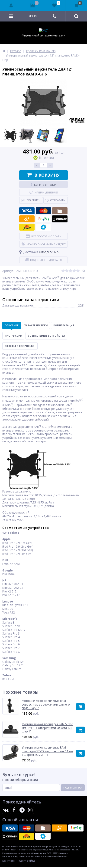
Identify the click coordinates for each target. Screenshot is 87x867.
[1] (63, 271)
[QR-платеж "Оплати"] (60, 218)
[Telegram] (22, 810)
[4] (74, 271)
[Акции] (3, 51)
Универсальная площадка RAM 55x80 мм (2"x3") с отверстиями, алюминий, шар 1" (47, 727)
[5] (78, 271)
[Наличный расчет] (60, 210)
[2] (67, 271)
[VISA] (27, 210)
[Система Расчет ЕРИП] (27, 227)
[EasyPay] (43, 218)
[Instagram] (30, 810)
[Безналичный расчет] (27, 218)
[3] (70, 271)
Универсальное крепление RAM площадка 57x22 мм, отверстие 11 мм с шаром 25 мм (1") (47, 751)
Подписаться (72, 787)
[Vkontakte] (5, 810)
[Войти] (11, 5)
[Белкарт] (43, 227)
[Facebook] (13, 810)
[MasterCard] (43, 210)
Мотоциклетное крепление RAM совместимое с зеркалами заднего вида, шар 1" (46, 704)
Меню (33, 16)
